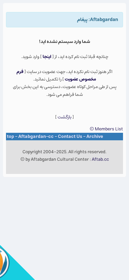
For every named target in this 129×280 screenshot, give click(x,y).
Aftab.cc (100, 159)
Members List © (106, 129)
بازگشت (64, 117)
